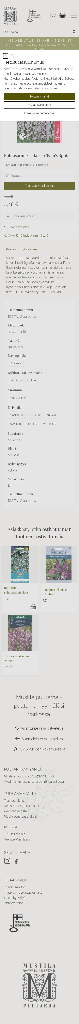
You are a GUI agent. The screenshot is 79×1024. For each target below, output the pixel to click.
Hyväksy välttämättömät (39, 113)
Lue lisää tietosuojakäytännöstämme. (30, 88)
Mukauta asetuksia (39, 104)
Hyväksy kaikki (39, 96)
